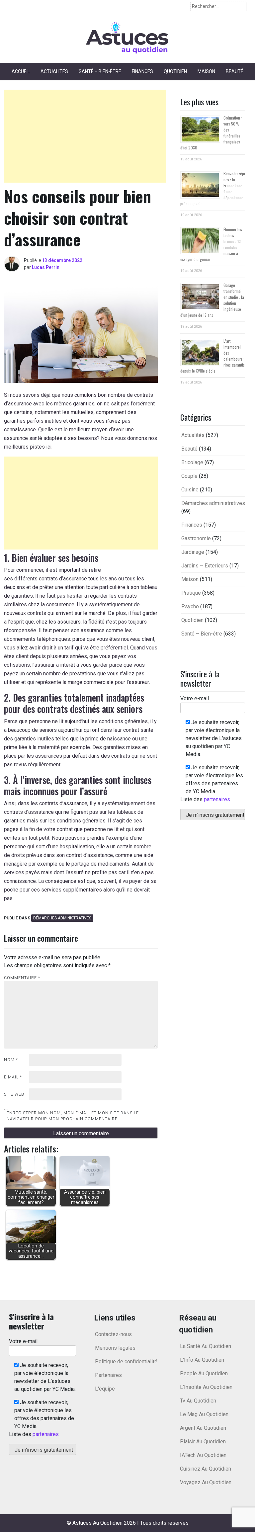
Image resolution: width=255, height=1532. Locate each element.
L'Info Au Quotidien (202, 1360)
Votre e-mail (194, 698)
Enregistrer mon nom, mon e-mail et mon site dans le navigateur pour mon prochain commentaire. (73, 1116)
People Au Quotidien (204, 1373)
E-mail (13, 1077)
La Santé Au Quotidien (205, 1346)
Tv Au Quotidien (198, 1401)
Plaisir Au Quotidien (203, 1441)
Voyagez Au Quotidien (205, 1482)
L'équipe (105, 1389)
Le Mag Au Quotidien (204, 1414)
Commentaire (22, 978)
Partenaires (108, 1375)
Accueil (21, 71)
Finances (142, 71)
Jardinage (192, 552)
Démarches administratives (62, 918)
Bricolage (192, 462)
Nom (11, 1060)
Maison (206, 71)
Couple (189, 476)
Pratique (191, 593)
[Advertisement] (85, 136)
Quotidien (175, 71)
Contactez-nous (113, 1334)
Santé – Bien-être (100, 71)
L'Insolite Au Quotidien (206, 1387)
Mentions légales (115, 1348)
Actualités (54, 71)
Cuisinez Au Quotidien (205, 1469)
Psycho (190, 606)
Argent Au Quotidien (203, 1428)
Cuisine (190, 489)
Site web (14, 1094)
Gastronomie (196, 538)
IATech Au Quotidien (203, 1455)
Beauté (234, 71)
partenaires (217, 799)
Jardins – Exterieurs (204, 565)
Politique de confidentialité (126, 1361)
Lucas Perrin (45, 267)
